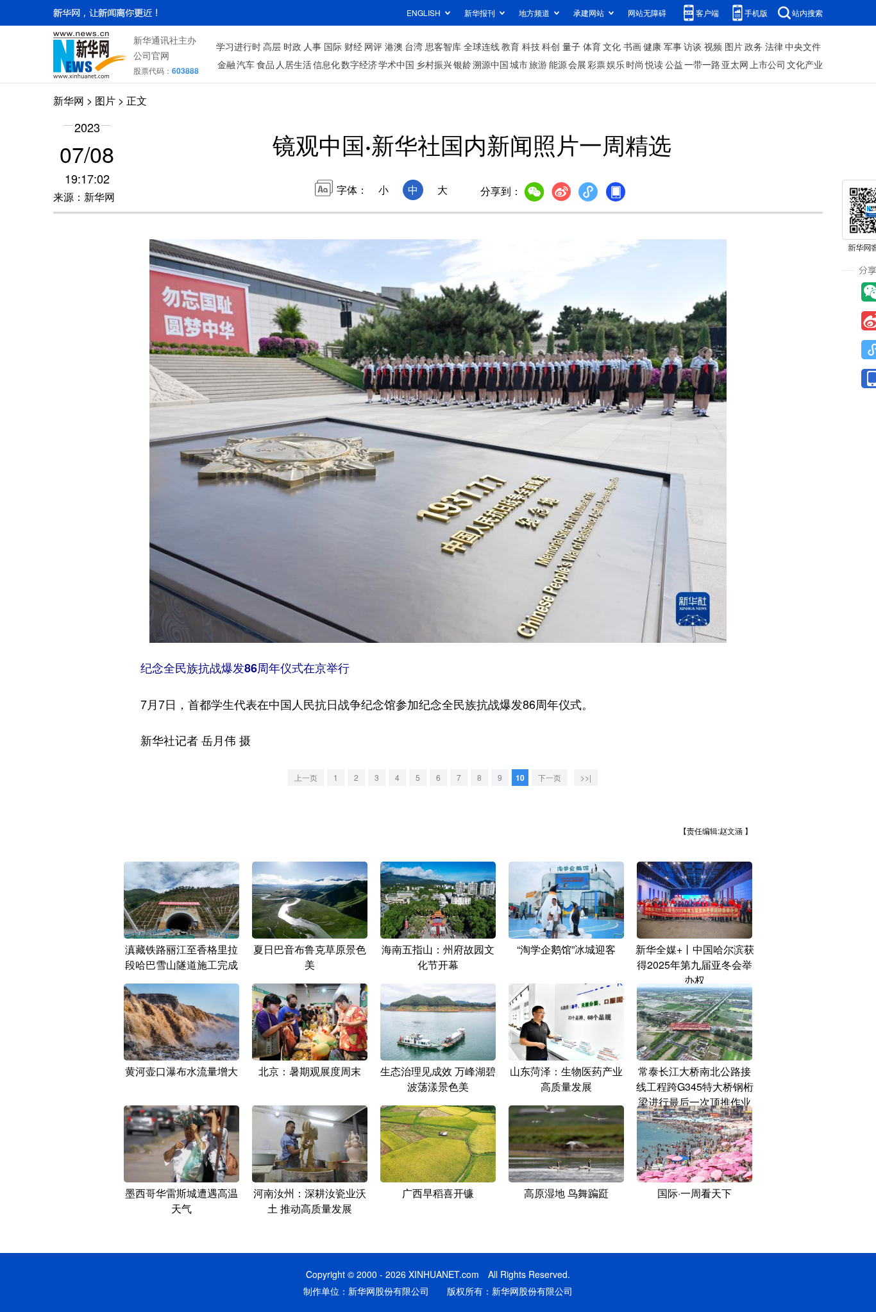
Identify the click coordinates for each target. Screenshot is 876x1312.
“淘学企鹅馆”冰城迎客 (566, 949)
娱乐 (616, 64)
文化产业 (805, 64)
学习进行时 (238, 46)
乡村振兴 (434, 64)
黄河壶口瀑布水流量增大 (181, 1071)
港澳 (394, 46)
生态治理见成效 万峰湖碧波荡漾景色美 (438, 1079)
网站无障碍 (647, 12)
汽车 (246, 64)
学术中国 (396, 64)
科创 (551, 46)
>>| (585, 777)
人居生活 (294, 64)
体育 (592, 46)
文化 (612, 46)
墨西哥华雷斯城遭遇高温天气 (181, 1201)
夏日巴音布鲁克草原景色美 (309, 957)
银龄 (462, 64)
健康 (652, 46)
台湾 (414, 46)
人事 (312, 46)
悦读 (654, 64)
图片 (734, 46)
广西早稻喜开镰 (438, 1193)
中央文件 (803, 46)
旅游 (538, 64)
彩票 (596, 64)
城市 (519, 64)
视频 (713, 46)
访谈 (693, 46)
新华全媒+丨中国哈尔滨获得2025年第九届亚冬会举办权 (695, 964)
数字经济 (359, 64)
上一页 (305, 777)
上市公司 (768, 64)
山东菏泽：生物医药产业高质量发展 (566, 1079)
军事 (673, 46)
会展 (577, 64)
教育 (510, 46)
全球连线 (482, 46)
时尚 (635, 64)
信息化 (326, 64)
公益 (674, 64)
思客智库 (443, 46)
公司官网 (151, 55)
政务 (753, 46)
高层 (272, 46)
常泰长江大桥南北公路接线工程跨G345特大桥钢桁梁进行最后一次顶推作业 (695, 1086)
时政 (292, 46)
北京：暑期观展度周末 (309, 1071)
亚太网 (734, 64)
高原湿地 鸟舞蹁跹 (566, 1193)
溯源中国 (491, 64)
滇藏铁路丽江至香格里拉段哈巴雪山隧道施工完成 (181, 957)
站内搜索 (807, 12)
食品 (265, 64)
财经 (353, 46)
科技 (531, 46)
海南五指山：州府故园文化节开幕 (438, 957)
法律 (774, 46)
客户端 (707, 12)
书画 (632, 46)
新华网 (68, 100)
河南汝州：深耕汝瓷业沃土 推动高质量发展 (309, 1201)
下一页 (549, 777)
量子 (571, 46)
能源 (558, 64)
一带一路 (702, 64)
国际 (333, 46)
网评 (373, 46)
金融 (226, 64)
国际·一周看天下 (694, 1193)
